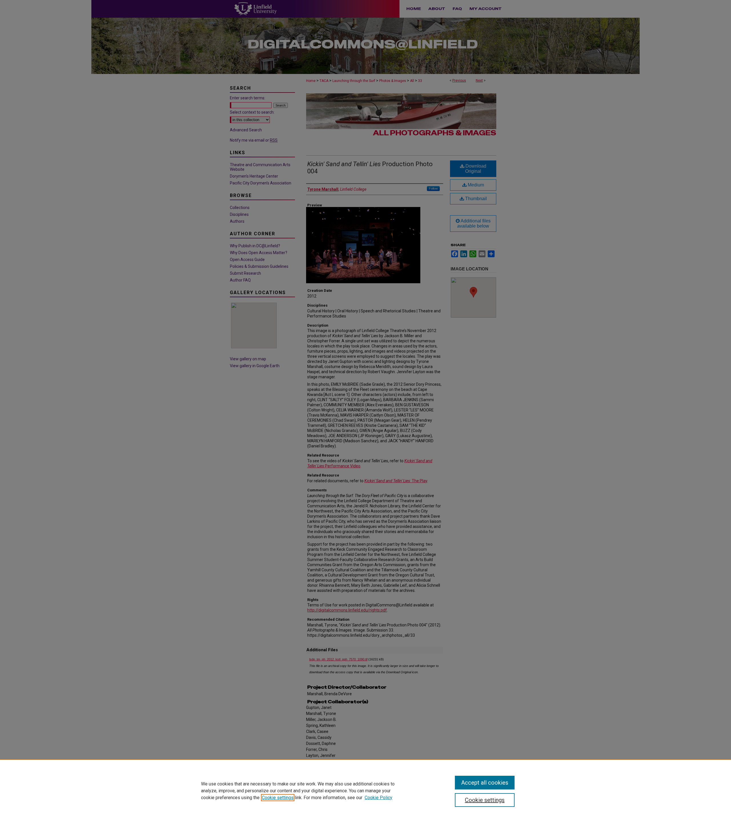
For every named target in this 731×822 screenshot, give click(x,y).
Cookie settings (278, 797)
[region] (365, 790)
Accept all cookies (484, 782)
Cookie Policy (378, 797)
